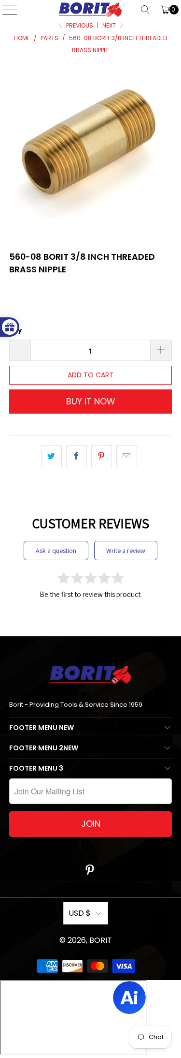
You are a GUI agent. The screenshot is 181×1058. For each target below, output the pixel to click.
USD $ (80, 913)
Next (109, 25)
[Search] (145, 9)
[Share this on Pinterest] (101, 456)
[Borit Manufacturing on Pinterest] (90, 870)
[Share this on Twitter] (51, 456)
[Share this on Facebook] (76, 456)
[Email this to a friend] (126, 456)
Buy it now (90, 401)
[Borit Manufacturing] (90, 9)
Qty (15, 330)
